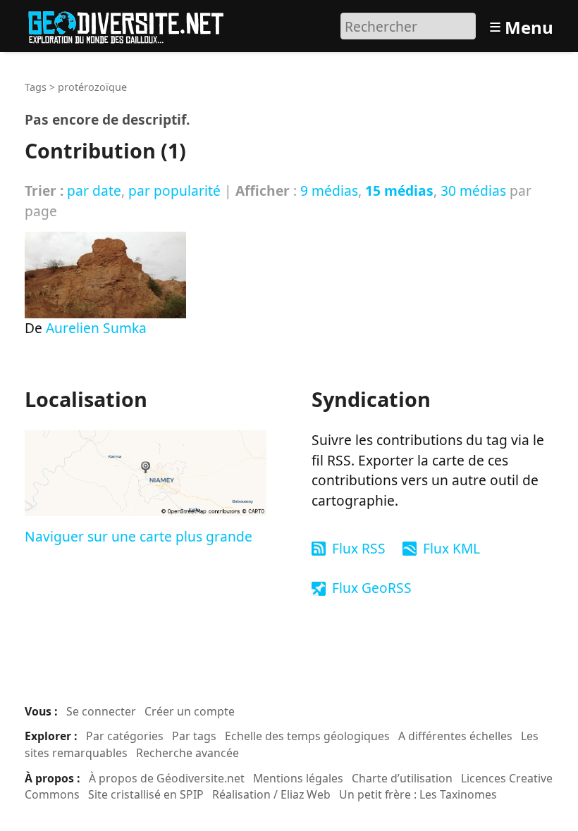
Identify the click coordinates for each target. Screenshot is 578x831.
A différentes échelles (455, 736)
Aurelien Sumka (96, 327)
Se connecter (101, 711)
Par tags (194, 736)
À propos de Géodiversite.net (167, 778)
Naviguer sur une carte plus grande (138, 536)
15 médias (399, 190)
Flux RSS (359, 548)
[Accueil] (132, 24)
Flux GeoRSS (372, 587)
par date (94, 190)
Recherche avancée (187, 753)
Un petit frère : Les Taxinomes (418, 794)
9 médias (329, 190)
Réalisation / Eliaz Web (271, 794)
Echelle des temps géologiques (307, 736)
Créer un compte (189, 711)
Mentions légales (298, 778)
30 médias (473, 190)
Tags (36, 87)
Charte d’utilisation (402, 778)
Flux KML (451, 548)
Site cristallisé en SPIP (146, 794)
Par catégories (125, 736)
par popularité (174, 190)
